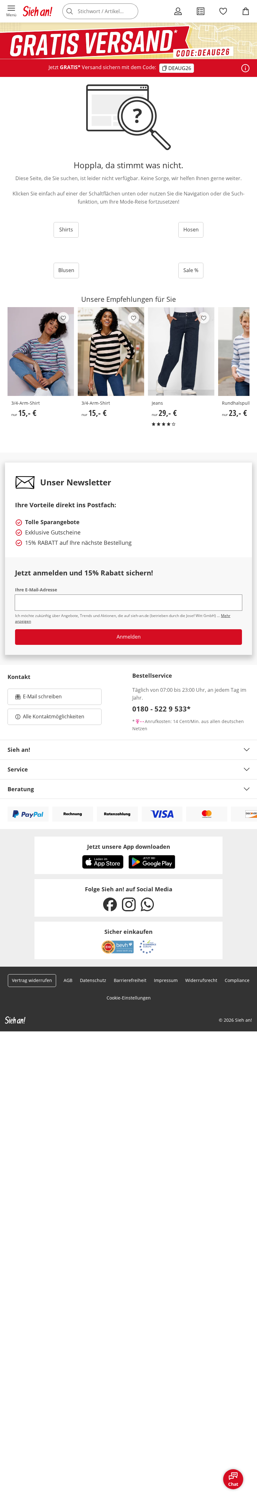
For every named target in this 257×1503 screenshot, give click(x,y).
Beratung (21, 789)
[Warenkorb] (245, 11)
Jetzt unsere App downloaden (128, 846)
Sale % (190, 270)
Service (18, 769)
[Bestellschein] (200, 11)
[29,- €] (181, 351)
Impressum (166, 980)
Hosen (191, 229)
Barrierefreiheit (130, 980)
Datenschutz (93, 980)
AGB (68, 980)
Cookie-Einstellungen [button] (129, 998)
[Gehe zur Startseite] (38, 11)
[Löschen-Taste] (131, 11)
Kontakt (19, 677)
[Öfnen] (245, 68)
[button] (11, 11)
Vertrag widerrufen (32, 980)
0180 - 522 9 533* (161, 708)
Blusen (66, 270)
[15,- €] (41, 351)
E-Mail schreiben (38, 698)
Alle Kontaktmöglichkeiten (53, 716)
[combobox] (110, 11)
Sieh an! (19, 749)
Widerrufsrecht (201, 980)
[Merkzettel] (223, 11)
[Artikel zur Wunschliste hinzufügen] (63, 317)
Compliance (237, 980)
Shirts (66, 229)
